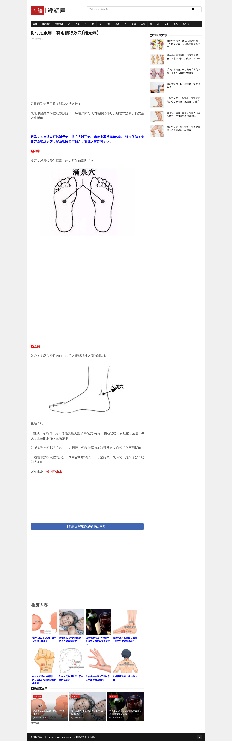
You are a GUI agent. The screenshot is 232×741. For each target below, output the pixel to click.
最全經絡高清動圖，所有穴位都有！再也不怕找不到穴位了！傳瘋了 (183, 58)
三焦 (143, 23)
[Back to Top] (199, 737)
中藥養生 (59, 23)
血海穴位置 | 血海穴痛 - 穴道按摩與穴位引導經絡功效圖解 (183, 128)
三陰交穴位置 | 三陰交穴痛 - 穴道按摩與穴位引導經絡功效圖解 (183, 114)
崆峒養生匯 (54, 471)
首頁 (35, 23)
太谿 (37, 346)
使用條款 (91, 737)
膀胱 (117, 23)
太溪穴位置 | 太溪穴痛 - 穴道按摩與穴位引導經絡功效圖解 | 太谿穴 (183, 100)
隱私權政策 (81, 737)
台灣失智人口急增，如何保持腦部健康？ (49, 712)
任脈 (166, 23)
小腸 (108, 23)
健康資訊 (46, 23)
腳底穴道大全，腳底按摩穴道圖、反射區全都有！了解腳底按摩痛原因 (183, 44)
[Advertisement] (88, 76)
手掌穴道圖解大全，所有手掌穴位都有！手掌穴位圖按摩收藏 (183, 71)
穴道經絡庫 (41, 737)
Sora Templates (67, 737)
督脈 (176, 23)
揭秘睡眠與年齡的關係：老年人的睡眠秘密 (87, 712)
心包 (134, 23)
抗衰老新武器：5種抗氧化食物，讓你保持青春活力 (125, 712)
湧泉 (37, 151)
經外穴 (186, 23)
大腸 (78, 23)
